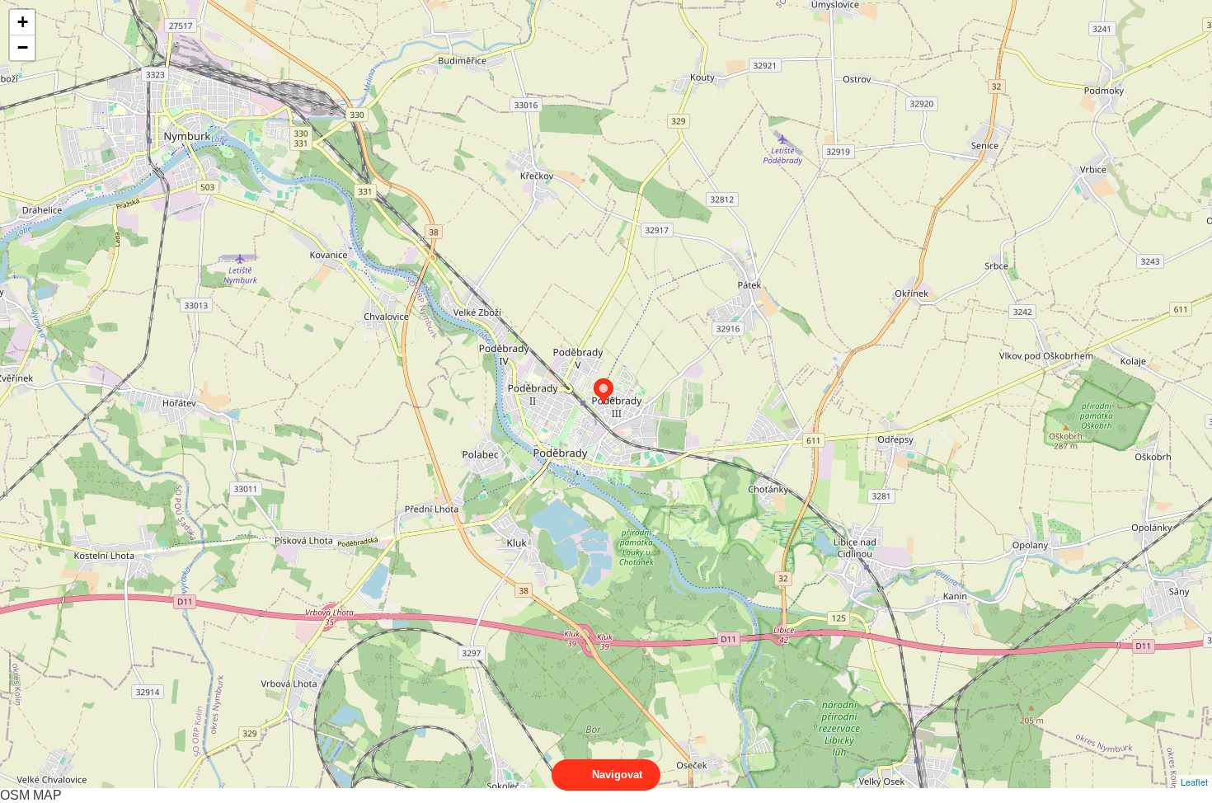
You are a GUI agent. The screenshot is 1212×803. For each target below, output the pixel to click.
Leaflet (1194, 781)
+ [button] (22, 22)
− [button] (22, 47)
